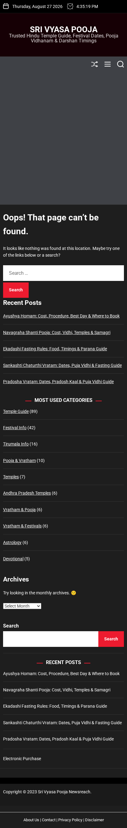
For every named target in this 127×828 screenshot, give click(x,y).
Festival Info (15, 427)
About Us (31, 820)
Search (11, 626)
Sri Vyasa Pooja (63, 29)
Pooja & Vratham (19, 460)
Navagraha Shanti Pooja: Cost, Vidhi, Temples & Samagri (56, 332)
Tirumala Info (16, 443)
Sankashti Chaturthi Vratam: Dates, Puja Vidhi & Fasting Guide (62, 365)
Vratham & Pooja (19, 509)
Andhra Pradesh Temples (27, 493)
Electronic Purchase (22, 758)
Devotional (13, 558)
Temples (11, 476)
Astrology (12, 542)
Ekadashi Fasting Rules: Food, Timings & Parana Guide (55, 348)
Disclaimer (94, 820)
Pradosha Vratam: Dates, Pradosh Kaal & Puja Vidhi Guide (58, 381)
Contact (48, 820)
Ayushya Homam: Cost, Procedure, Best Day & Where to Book (61, 315)
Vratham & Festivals (22, 525)
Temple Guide (16, 411)
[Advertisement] (63, 138)
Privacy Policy (70, 820)
